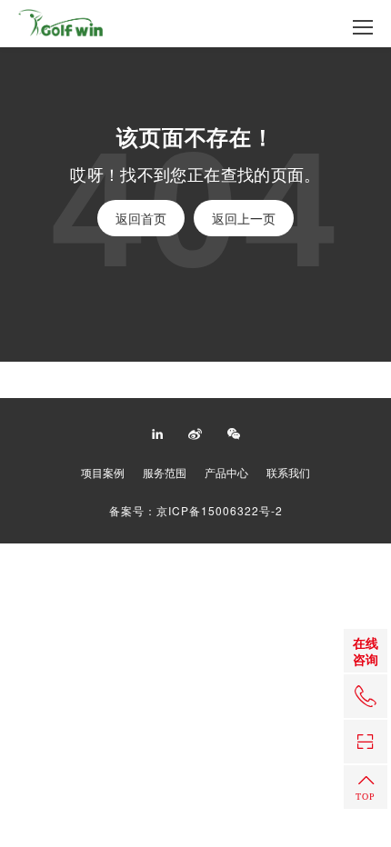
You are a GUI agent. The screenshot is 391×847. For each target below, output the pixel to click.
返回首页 (140, 218)
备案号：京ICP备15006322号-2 (196, 510)
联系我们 (288, 472)
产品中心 (226, 472)
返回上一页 (244, 218)
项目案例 (103, 472)
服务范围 (164, 472)
